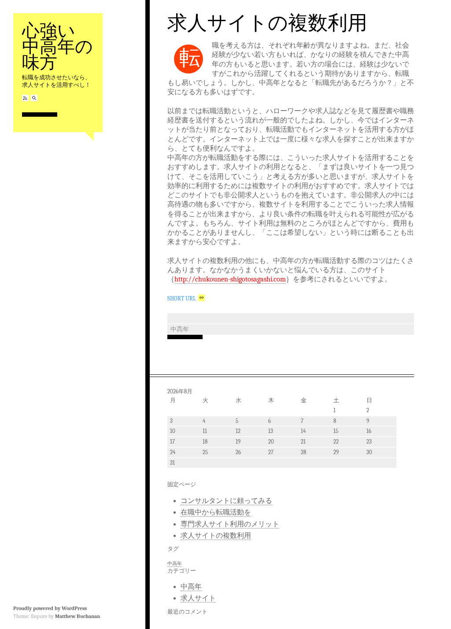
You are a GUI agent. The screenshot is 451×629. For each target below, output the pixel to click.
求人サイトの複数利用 (267, 22)
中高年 (179, 329)
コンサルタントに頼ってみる (226, 501)
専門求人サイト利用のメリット (230, 524)
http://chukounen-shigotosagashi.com (230, 279)
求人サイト (198, 598)
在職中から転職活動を (216, 512)
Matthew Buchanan (77, 616)
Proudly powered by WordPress (50, 608)
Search (34, 98)
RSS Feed (25, 98)
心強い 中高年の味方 (57, 45)
